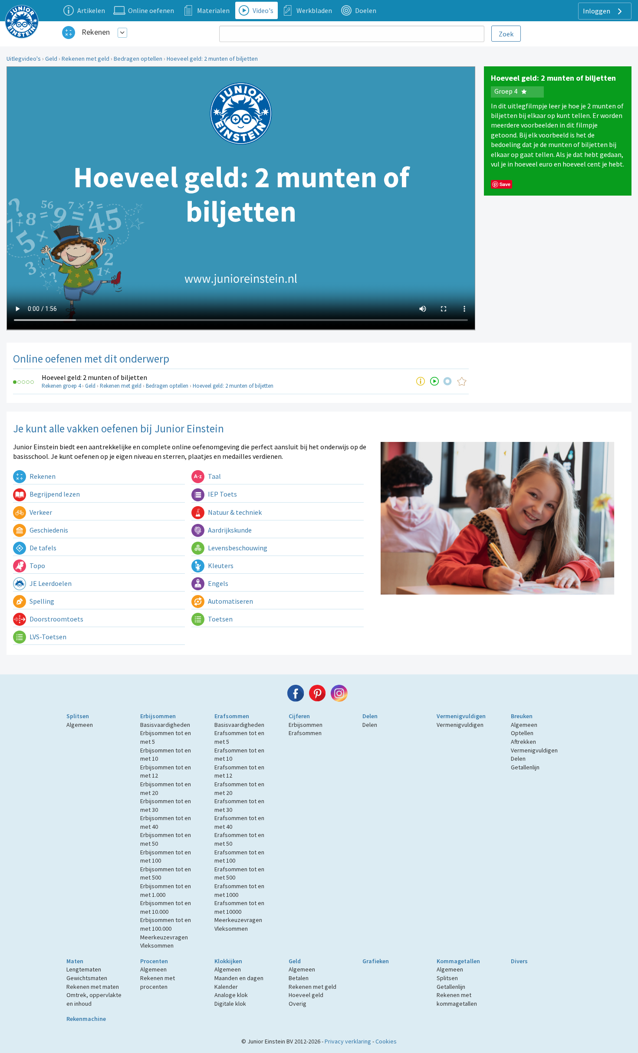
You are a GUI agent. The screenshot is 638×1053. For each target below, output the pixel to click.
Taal (214, 476)
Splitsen (77, 716)
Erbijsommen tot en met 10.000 (165, 907)
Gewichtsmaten (86, 978)
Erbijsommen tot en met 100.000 (165, 924)
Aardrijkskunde (229, 530)
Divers (519, 961)
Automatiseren (230, 601)
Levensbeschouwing (237, 547)
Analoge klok (231, 995)
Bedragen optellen (138, 58)
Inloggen (597, 11)
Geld (51, 58)
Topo (36, 565)
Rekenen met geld (85, 58)
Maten (74, 961)
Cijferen (299, 716)
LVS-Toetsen (47, 636)
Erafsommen (231, 716)
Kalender (226, 987)
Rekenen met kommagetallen (457, 999)
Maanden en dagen (238, 978)
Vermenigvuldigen (461, 716)
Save (505, 184)
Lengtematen (83, 969)
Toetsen (220, 619)
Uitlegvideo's (24, 58)
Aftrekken (523, 742)
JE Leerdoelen (50, 583)
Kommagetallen (458, 961)
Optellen (522, 733)
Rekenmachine (86, 1019)
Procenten (154, 961)
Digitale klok (230, 1003)
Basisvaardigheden (165, 725)
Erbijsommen (158, 716)
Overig (297, 1003)
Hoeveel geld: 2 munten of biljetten (212, 58)
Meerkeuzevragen (164, 937)
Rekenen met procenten (157, 982)
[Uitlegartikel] (420, 381)
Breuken (522, 716)
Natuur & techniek (234, 512)
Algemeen (79, 725)
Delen (370, 716)
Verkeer (40, 512)
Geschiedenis (48, 530)
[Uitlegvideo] (434, 381)
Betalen (299, 978)
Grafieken (375, 961)
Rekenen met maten (92, 987)
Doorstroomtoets (55, 619)
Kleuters (220, 565)
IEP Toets (222, 494)
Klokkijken (228, 961)
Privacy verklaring (348, 1041)
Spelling (41, 601)
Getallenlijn (525, 767)
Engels (217, 583)
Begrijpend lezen (54, 494)
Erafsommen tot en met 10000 (239, 907)
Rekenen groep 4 (61, 385)
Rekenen (96, 32)
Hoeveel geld (306, 995)
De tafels (42, 547)
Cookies (386, 1041)
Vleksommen (157, 945)
